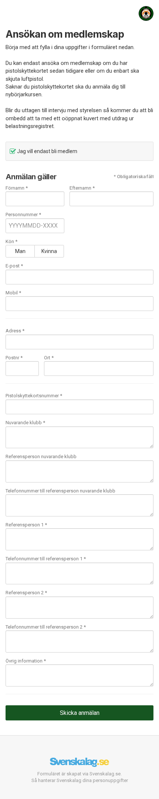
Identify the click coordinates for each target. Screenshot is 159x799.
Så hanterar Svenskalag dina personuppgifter (79, 780)
